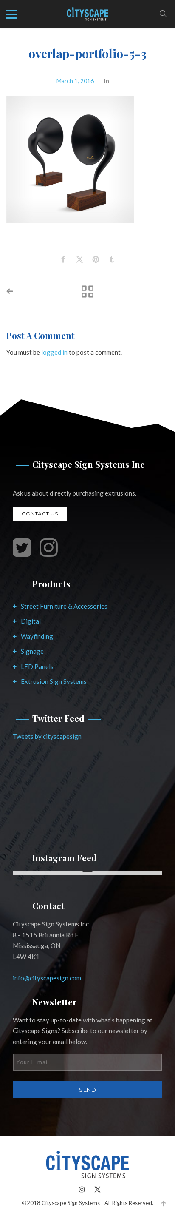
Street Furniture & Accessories (64, 606)
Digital (31, 621)
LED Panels (37, 666)
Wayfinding (37, 636)
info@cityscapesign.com (47, 978)
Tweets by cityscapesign (47, 736)
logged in (54, 352)
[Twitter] (95, 1189)
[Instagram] (82, 1189)
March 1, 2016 (75, 80)
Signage (32, 651)
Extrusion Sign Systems (54, 681)
